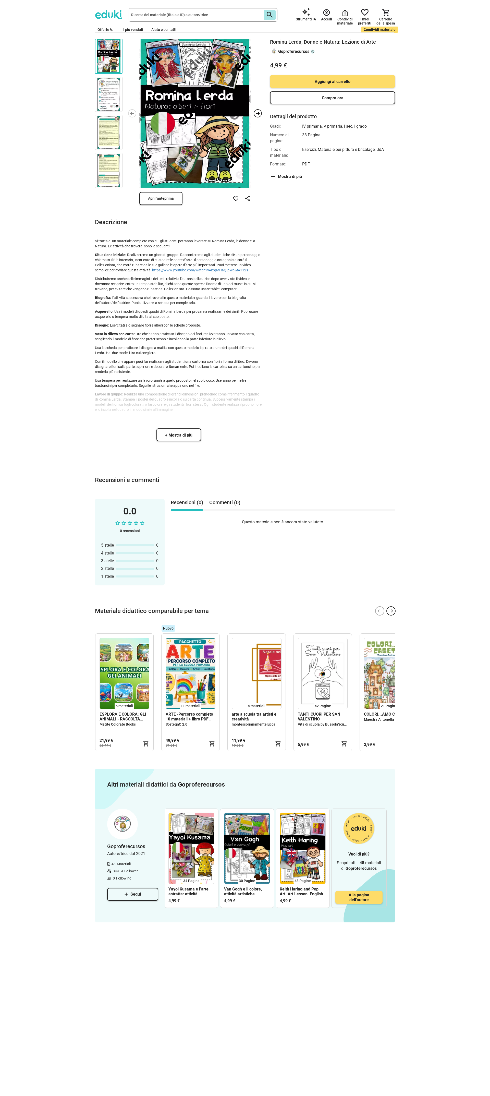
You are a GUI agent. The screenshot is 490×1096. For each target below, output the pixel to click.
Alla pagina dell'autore (359, 897)
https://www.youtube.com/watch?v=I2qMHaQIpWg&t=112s (200, 270)
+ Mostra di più (178, 435)
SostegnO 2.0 (176, 724)
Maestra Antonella (379, 719)
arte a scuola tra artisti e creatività (254, 716)
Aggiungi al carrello (332, 81)
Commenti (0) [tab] (224, 502)
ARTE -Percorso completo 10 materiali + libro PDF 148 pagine (189, 716)
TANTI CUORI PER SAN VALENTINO (319, 716)
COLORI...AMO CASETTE (387, 714)
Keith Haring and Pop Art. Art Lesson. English (301, 891)
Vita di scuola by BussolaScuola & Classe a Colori (337, 724)
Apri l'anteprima (161, 198)
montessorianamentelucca (253, 724)
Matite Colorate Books (118, 724)
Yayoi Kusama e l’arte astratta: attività (188, 891)
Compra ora (333, 97)
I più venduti (133, 30)
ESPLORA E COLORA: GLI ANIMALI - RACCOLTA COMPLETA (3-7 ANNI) (123, 716)
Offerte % (105, 30)
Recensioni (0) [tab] (187, 502)
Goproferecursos (293, 51)
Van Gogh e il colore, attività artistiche (243, 891)
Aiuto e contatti (163, 30)
